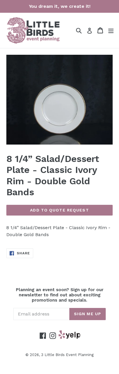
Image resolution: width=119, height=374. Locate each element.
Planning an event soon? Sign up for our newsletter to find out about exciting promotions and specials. (59, 295)
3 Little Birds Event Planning (67, 355)
